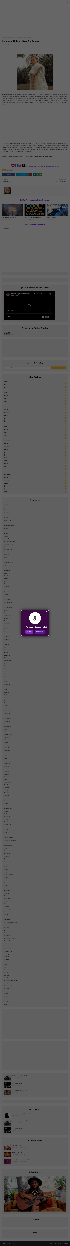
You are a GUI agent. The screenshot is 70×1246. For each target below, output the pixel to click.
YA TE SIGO (39, 632)
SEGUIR (29, 632)
